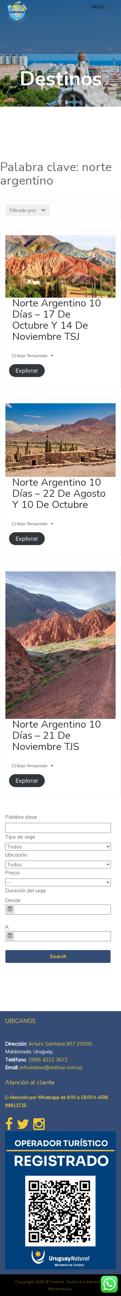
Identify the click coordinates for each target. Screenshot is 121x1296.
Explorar (26, 370)
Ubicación (16, 855)
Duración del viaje (25, 890)
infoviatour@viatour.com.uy (51, 1067)
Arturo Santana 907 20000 (60, 1044)
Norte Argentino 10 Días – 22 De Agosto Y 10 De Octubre (59, 494)
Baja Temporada (32, 355)
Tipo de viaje (20, 837)
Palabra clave (21, 817)
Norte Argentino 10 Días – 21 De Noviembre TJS (56, 736)
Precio (12, 872)
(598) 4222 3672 (48, 1059)
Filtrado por (23, 210)
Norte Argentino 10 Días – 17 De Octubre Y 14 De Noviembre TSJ (56, 320)
